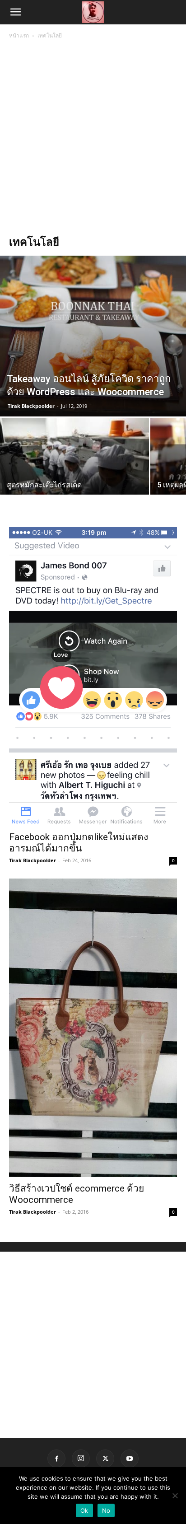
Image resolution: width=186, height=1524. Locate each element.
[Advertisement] (93, 138)
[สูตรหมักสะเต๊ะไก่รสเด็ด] (74, 473)
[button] (15, 12)
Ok (84, 1510)
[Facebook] (56, 1458)
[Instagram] (81, 1458)
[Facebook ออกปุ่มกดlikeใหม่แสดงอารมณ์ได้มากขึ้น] (93, 676)
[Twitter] (105, 1458)
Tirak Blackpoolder (31, 405)
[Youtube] (130, 1458)
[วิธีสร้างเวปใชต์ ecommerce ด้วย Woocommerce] (93, 1028)
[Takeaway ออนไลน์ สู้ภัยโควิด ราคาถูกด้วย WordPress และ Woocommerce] (93, 336)
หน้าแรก (19, 35)
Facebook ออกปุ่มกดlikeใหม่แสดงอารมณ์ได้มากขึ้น (78, 843)
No (106, 1510)
